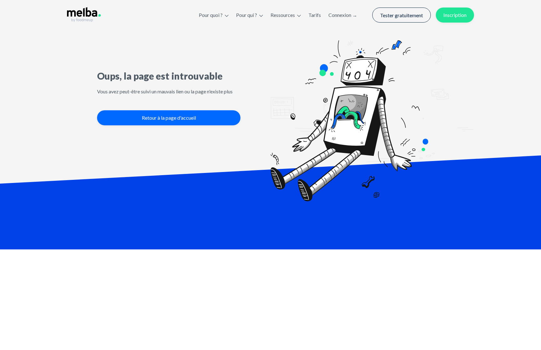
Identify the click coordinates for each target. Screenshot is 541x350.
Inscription (454, 15)
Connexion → (342, 15)
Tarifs (314, 15)
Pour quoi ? (211, 15)
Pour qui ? (246, 15)
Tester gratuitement (401, 15)
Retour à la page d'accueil (169, 118)
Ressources (282, 15)
